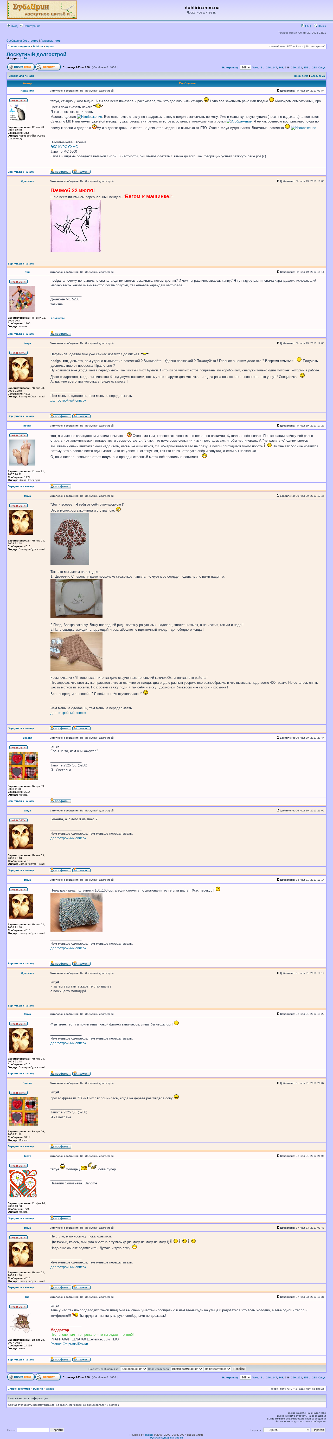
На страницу (230, 67)
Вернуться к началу (21, 171)
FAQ (307, 26)
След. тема (318, 75)
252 (306, 67)
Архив (50, 46)
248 (281, 67)
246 (268, 67)
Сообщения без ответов (22, 40)
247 (274, 67)
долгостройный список (68, 400)
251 (299, 67)
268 (314, 67)
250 (293, 67)
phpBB (149, 1434)
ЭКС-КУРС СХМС (64, 147)
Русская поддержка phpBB (166, 1437)
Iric (26, 58)
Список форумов (19, 46)
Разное (56, 1344)
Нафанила (27, 90)
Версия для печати (21, 75)
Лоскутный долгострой (36, 54)
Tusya (27, 1155)
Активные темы (51, 40)
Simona (27, 737)
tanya (27, 343)
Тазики (83, 1344)
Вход (13, 26)
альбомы (57, 318)
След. (322, 67)
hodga (27, 425)
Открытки (70, 1344)
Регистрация (31, 26)
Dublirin (38, 46)
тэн (27, 271)
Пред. (255, 67)
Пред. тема (301, 75)
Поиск (321, 26)
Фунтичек (27, 181)
